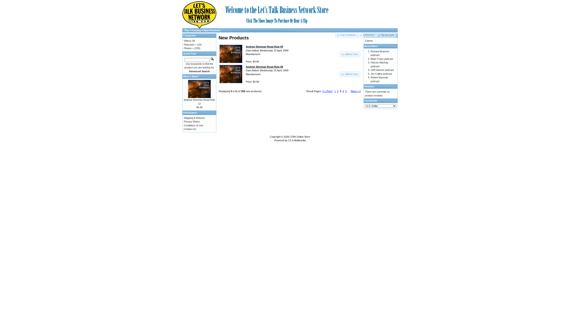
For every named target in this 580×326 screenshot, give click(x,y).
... (348, 91)
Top (186, 30)
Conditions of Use (193, 125)
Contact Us (190, 129)
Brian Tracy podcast (382, 59)
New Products (212, 30)
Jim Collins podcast (381, 73)
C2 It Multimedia (297, 140)
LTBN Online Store (300, 136)
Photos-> (189, 48)
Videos (187, 40)
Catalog (196, 30)
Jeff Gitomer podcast (382, 70)
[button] (367, 35)
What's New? (191, 76)
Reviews (369, 86)
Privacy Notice (192, 121)
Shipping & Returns (194, 118)
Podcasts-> (190, 44)
